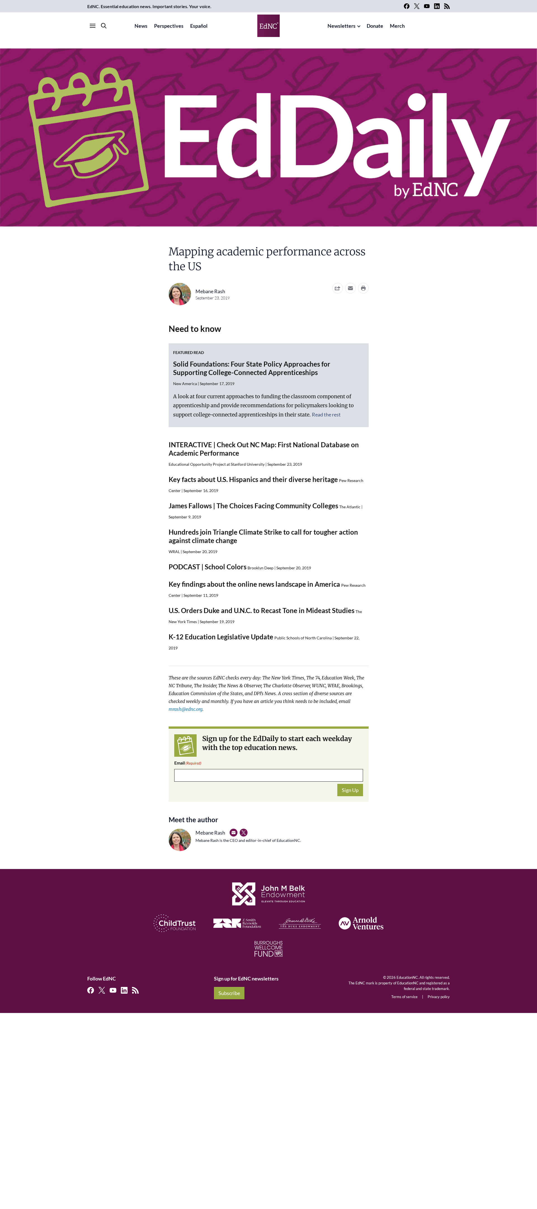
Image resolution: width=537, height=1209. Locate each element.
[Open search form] (103, 25)
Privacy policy (439, 996)
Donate (375, 26)
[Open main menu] (92, 25)
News (141, 26)
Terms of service (404, 996)
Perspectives (168, 26)
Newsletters (341, 26)
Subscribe (229, 993)
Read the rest (326, 414)
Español (199, 26)
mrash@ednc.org (185, 709)
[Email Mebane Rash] (233, 833)
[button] (350, 288)
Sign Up (350, 790)
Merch (397, 26)
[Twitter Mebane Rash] (244, 833)
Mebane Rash (210, 291)
